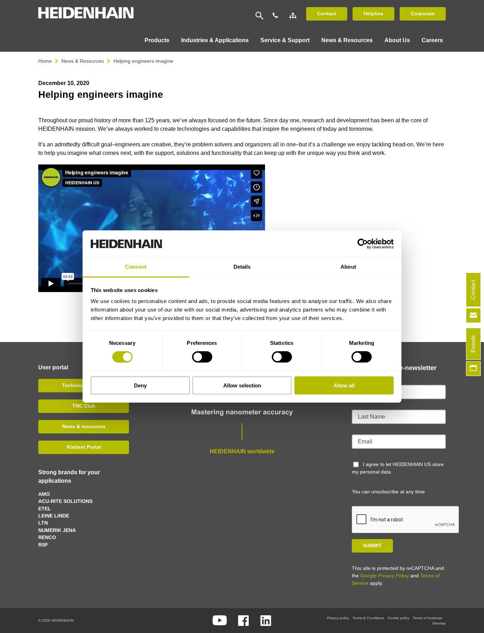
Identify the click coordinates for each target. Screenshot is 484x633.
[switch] (202, 357)
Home (45, 61)
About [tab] (348, 267)
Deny (140, 385)
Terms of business (427, 618)
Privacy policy (338, 618)
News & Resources (82, 61)
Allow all (344, 385)
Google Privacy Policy (384, 575)
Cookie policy (398, 618)
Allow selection (242, 385)
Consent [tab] (135, 267)
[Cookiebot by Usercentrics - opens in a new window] (363, 243)
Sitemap (439, 623)
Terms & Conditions (368, 618)
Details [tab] (242, 267)
